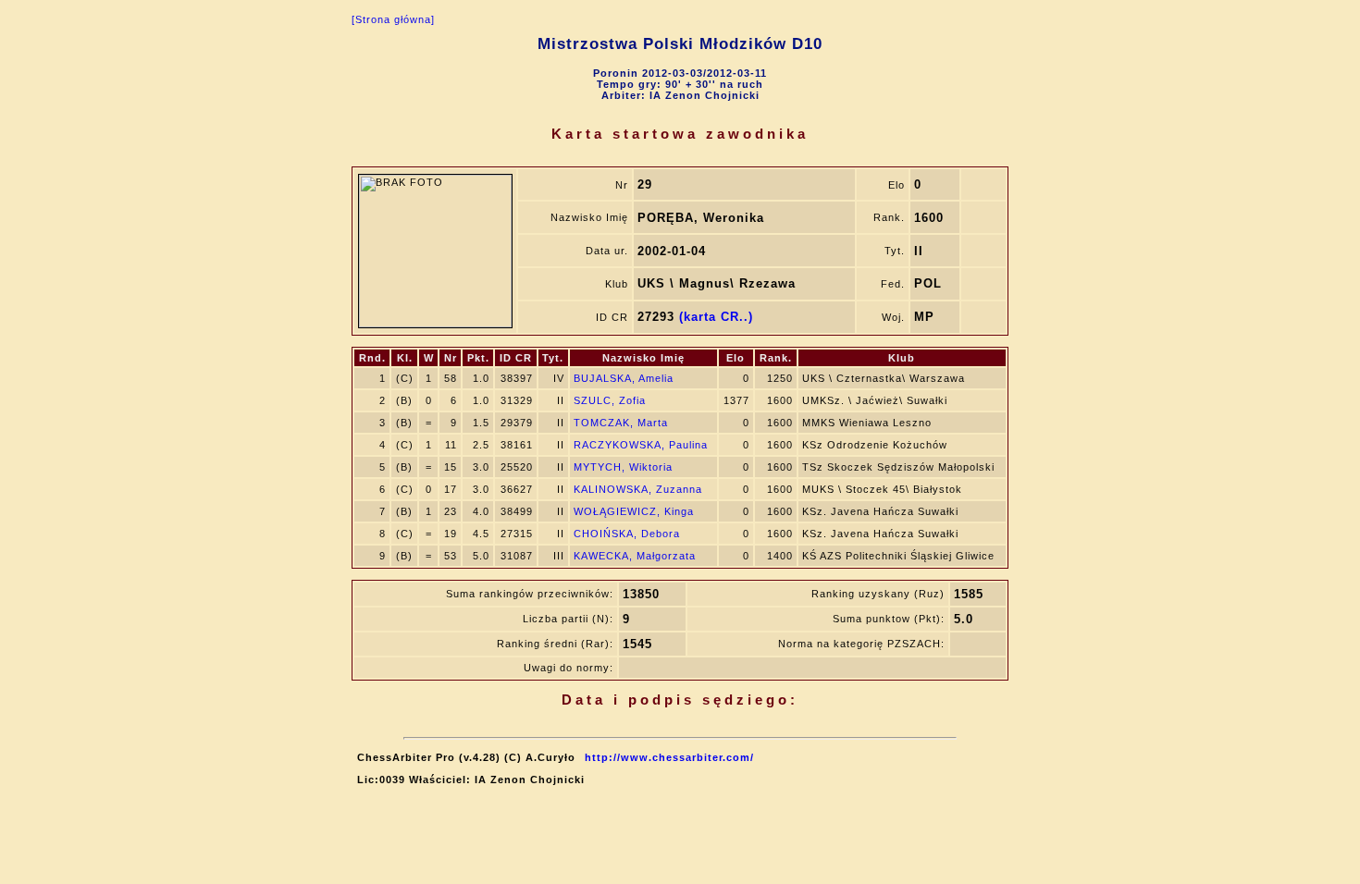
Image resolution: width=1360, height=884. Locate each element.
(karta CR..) (716, 317)
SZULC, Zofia (610, 400)
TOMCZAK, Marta (621, 422)
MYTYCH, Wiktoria (623, 467)
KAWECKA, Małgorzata (635, 555)
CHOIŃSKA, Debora (627, 533)
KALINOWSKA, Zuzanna (638, 489)
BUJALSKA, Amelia (624, 378)
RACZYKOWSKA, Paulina (641, 444)
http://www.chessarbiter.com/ (669, 757)
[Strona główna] (393, 19)
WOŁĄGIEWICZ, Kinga (634, 511)
